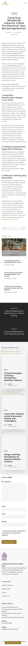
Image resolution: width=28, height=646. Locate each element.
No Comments (14, 34)
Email (4, 514)
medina (10, 32)
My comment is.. (7, 481)
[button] (25, 3)
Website (4, 521)
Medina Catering (7, 585)
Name (4, 506)
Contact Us (5, 596)
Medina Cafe (6, 589)
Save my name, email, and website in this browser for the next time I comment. (14, 533)
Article (14, 13)
